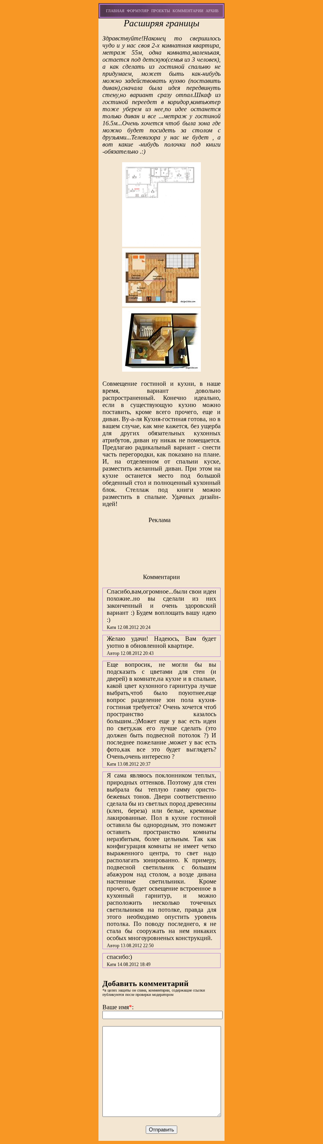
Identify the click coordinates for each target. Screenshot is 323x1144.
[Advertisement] (161, 545)
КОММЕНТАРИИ (188, 11)
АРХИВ (212, 11)
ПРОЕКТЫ (160, 11)
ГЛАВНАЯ (115, 11)
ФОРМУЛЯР (138, 11)
